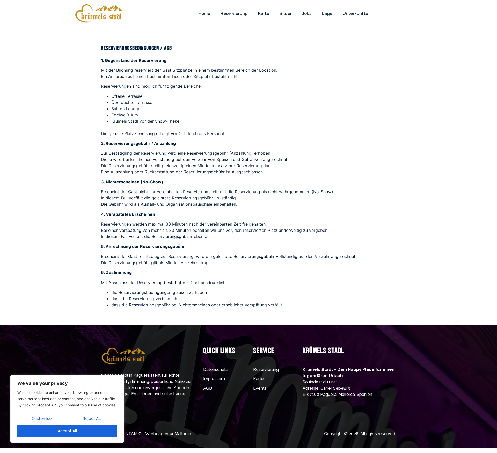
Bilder (286, 13)
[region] (67, 409)
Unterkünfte (355, 13)
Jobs (306, 13)
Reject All (92, 418)
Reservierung (234, 13)
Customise (42, 418)
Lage (327, 13)
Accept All (67, 431)
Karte (263, 13)
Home (204, 13)
